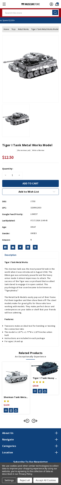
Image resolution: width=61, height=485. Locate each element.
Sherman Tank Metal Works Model (16, 397)
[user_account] (50, 4)
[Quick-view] (6, 410)
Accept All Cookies (46, 480)
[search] (55, 12)
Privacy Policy (25, 473)
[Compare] (11, 410)
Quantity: (7, 168)
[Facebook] (5, 247)
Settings (9, 480)
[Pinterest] (35, 247)
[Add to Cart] (16, 410)
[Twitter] (20, 247)
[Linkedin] (27, 247)
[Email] (13, 247)
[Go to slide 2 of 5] (34, 421)
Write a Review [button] (38, 150)
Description (10, 255)
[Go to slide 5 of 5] (26, 421)
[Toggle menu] (4, 4)
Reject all (25, 480)
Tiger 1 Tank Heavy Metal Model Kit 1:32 (45, 378)
